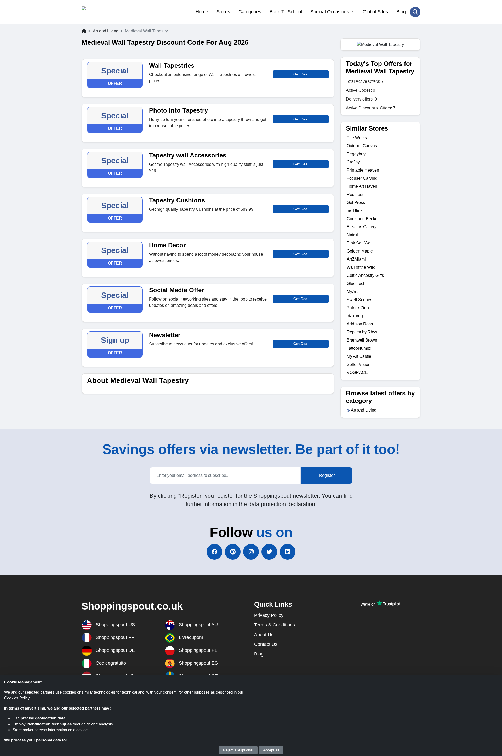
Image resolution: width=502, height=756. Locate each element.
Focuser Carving (362, 178)
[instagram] (251, 552)
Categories (249, 11)
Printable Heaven (363, 170)
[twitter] (269, 552)
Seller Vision (358, 364)
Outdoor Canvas (362, 146)
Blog (401, 11)
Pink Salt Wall (360, 243)
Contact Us (265, 644)
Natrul (352, 235)
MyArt (352, 291)
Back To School (286, 11)
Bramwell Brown (362, 340)
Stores (223, 11)
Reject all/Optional (238, 750)
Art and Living (105, 31)
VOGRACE (357, 372)
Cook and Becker (363, 218)
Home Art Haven (362, 186)
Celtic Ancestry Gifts (365, 275)
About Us (263, 634)
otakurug (355, 316)
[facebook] (214, 552)
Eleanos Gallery (361, 227)
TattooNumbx (359, 348)
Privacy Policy (268, 615)
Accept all (271, 750)
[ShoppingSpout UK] (107, 11)
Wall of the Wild (361, 267)
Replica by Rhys (362, 332)
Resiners (355, 194)
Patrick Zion (358, 308)
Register (327, 475)
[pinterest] (233, 552)
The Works (357, 138)
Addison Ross (360, 324)
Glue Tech (356, 283)
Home (202, 11)
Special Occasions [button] (330, 11)
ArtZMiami (356, 259)
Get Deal (301, 74)
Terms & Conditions (274, 625)
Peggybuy (356, 154)
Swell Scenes (359, 299)
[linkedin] (287, 552)
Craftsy (353, 162)
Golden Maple (360, 251)
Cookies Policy (17, 698)
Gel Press (356, 202)
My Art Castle (359, 356)
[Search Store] (415, 12)
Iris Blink (355, 210)
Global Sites (375, 11)
